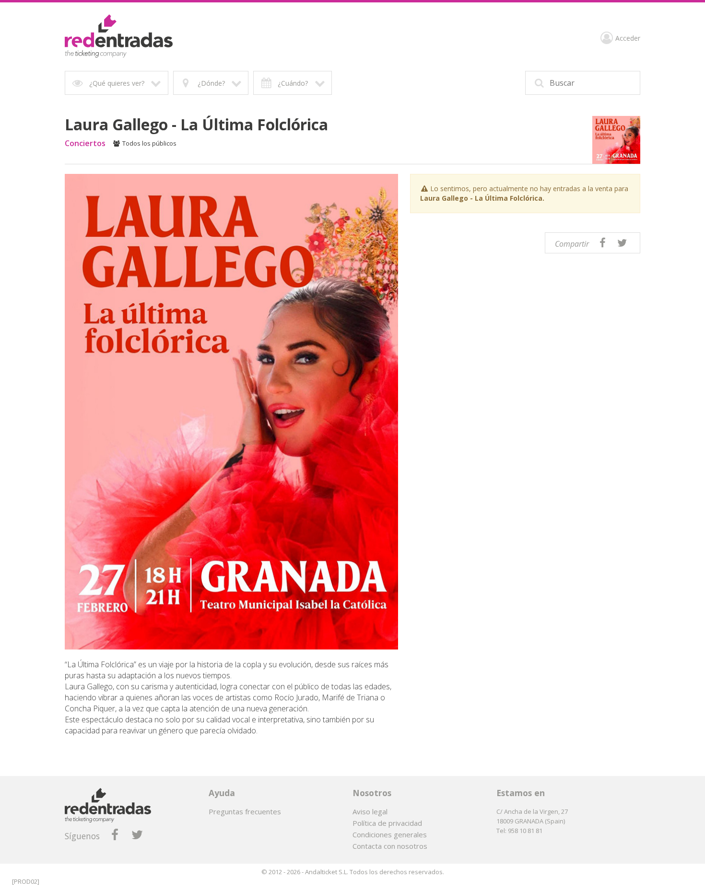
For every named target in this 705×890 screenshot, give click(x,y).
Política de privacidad (387, 823)
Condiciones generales (389, 834)
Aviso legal (370, 811)
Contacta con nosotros (389, 846)
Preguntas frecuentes (245, 811)
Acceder (627, 38)
